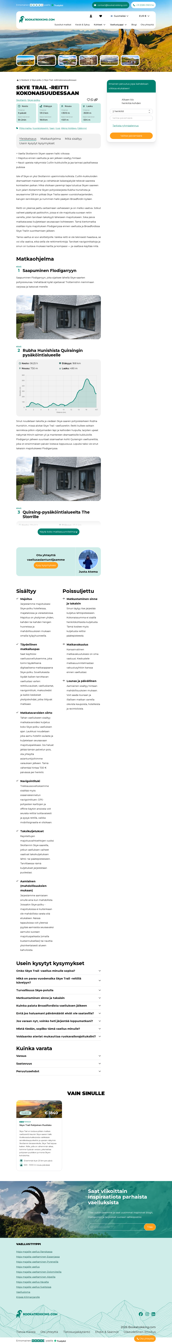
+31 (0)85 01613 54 (145, 5)
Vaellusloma (23, 1292)
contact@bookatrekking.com (112, 5)
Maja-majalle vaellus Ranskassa (34, 1251)
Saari (51, 128)
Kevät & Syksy (82, 24)
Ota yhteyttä (147, 24)
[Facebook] (141, 1315)
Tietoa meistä (26, 1332)
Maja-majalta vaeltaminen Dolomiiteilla (38, 1272)
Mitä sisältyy (73, 138)
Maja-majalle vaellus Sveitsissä (33, 1287)
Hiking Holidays (68, 128)
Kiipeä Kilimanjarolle (28, 1297)
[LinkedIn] (154, 1315)
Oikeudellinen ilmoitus (140, 1332)
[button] (89, 99)
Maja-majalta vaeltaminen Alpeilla (35, 1277)
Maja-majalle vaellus (28, 1266)
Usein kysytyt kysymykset (37, 143)
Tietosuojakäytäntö (76, 1332)
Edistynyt (82, 128)
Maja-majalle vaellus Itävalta (32, 1282)
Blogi (134, 24)
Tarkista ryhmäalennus (125, 125)
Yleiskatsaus (27, 138)
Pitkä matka (25, 128)
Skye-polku (33, 100)
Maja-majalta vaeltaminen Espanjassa (38, 1256)
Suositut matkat (63, 24)
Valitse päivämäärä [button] (131, 135)
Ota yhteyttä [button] (147, 1338)
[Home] (17, 80)
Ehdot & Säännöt (107, 1332)
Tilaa (150, 1227)
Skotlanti (21, 100)
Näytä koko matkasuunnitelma (57, 531)
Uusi (57, 128)
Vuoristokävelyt (40, 128)
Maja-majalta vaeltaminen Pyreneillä (37, 1261)
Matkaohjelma (50, 138)
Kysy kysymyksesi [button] (46, 565)
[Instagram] (147, 1315)
